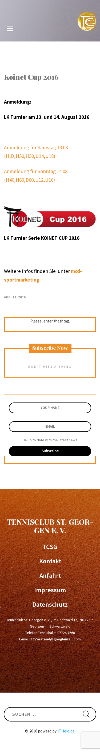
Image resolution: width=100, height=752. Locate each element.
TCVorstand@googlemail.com (55, 639)
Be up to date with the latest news (50, 440)
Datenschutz (50, 604)
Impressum (50, 590)
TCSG (50, 546)
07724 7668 (66, 632)
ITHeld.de (66, 731)
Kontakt (50, 561)
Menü (10, 28)
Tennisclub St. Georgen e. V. (50, 526)
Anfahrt (50, 575)
